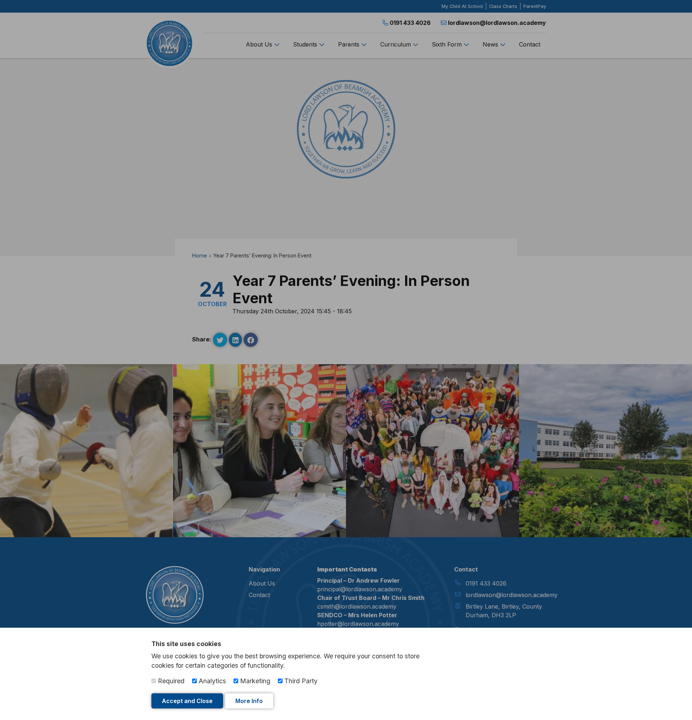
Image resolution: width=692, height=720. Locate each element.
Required (170, 681)
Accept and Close (187, 700)
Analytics (211, 681)
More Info (249, 700)
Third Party (300, 681)
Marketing (254, 681)
